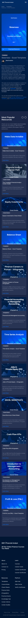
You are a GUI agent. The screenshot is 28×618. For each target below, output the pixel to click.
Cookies (22, 612)
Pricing (3, 569)
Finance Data (6, 590)
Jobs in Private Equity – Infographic (13, 382)
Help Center (18, 584)
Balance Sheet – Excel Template (12, 249)
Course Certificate (20, 572)
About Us (4, 564)
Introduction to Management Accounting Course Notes (11, 481)
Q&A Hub (17, 581)
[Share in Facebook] (6, 11)
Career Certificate (20, 569)
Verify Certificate (20, 587)
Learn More (6, 160)
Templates (9, 6)
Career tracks (19, 566)
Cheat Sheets (6, 412)
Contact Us (5, 566)
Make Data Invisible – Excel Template (13, 151)
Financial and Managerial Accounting (13, 315)
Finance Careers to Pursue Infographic (10, 283)
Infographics (6, 279)
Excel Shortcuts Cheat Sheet (11, 415)
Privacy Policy (15, 612)
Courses (17, 564)
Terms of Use (7, 612)
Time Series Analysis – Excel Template (14, 348)
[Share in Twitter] (2, 11)
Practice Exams (6, 596)
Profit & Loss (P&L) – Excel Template (13, 513)
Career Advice (6, 602)
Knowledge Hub (6, 599)
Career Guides (6, 179)
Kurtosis (13, 97)
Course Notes (6, 477)
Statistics (13, 88)
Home (3, 6)
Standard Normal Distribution (16, 98)
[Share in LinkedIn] (9, 11)
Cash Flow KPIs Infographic (10, 448)
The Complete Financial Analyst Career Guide (12, 183)
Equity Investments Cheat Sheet (12, 215)
